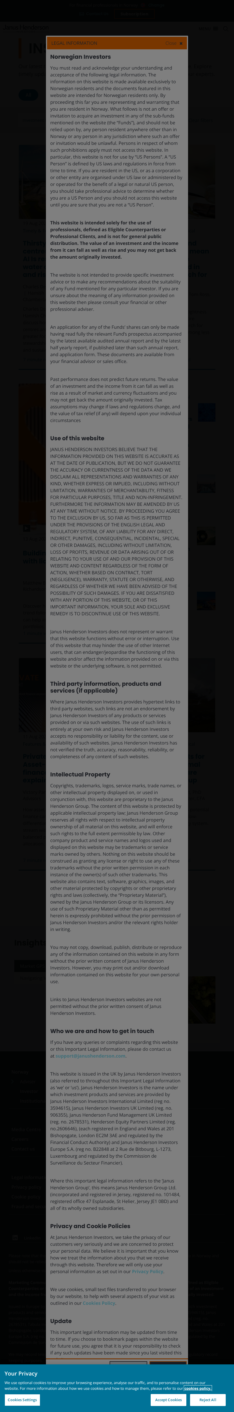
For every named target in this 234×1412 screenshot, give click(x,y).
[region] (117, 1388)
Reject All (207, 1399)
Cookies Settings (22, 1399)
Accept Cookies (168, 1399)
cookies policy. (197, 1388)
